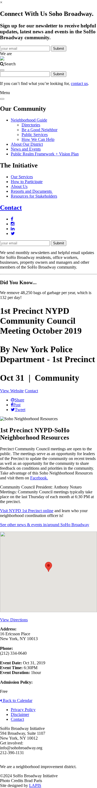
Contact (11, 207)
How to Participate (27, 181)
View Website (12, 390)
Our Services (22, 176)
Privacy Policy (23, 709)
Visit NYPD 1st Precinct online (26, 510)
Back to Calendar (17, 700)
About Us (19, 186)
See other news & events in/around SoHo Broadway (44, 524)
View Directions (14, 620)
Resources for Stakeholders (34, 196)
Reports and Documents (32, 191)
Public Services (35, 134)
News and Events (26, 149)
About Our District (27, 144)
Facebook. (39, 478)
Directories (31, 125)
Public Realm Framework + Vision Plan (45, 154)
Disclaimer (20, 714)
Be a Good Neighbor (39, 129)
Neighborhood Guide (29, 120)
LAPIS (35, 785)
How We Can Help (38, 139)
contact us (79, 83)
